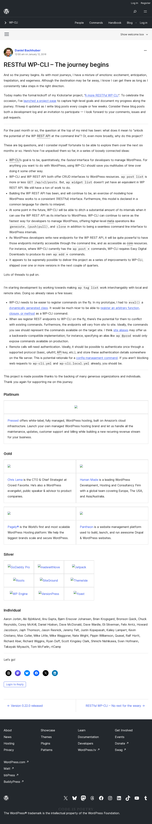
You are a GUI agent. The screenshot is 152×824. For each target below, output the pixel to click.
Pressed (13, 420)
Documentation (88, 737)
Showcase (48, 730)
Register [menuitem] (146, 2)
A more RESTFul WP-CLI (101, 95)
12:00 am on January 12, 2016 (30, 54)
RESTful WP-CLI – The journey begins (56, 64)
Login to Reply (15, 684)
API (59, 352)
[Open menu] (146, 11)
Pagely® (13, 527)
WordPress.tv (89, 750)
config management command (97, 358)
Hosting (9, 743)
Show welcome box (132, 34)
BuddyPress (14, 782)
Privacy (9, 750)
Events (119, 737)
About (8, 730)
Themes (46, 737)
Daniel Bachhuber (28, 50)
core (130, 243)
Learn (81, 730)
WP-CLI (13, 22)
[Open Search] (135, 11)
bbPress (11, 775)
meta (110, 221)
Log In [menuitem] (134, 2)
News (7, 737)
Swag (120, 750)
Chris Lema (15, 480)
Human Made (89, 480)
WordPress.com (16, 762)
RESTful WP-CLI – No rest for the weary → (115, 706)
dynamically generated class (28, 308)
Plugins (45, 743)
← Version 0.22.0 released (25, 706)
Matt (9, 768)
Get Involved (124, 730)
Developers (85, 743)
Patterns (46, 750)
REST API (43, 136)
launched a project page (40, 101)
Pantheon (86, 527)
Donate (122, 743)
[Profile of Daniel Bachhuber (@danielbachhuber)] (8, 53)
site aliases (120, 330)
